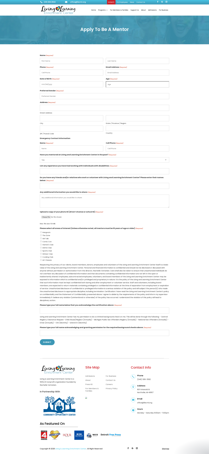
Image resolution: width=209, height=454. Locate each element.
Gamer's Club (47, 245)
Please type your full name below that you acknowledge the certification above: (81, 305)
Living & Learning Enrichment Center (70, 448)
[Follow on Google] (162, 1)
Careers (109, 384)
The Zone (46, 235)
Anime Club (47, 248)
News (132, 2)
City (41, 123)
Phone (47, 67)
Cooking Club (47, 257)
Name (46, 143)
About (143, 10)
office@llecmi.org (78, 2)
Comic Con (47, 241)
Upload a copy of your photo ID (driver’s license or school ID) (71, 212)
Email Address (116, 67)
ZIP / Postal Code (47, 134)
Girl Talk (45, 238)
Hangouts (46, 232)
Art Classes (47, 260)
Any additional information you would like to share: (68, 192)
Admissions (152, 10)
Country (109, 133)
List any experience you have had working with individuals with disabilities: (78, 166)
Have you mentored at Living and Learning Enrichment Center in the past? (78, 154)
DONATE (111, 2)
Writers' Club (47, 254)
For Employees (122, 2)
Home (93, 10)
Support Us (135, 10)
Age (111, 79)
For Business (163, 10)
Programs (102, 10)
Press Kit (89, 384)
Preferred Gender (52, 90)
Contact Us (140, 2)
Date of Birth (50, 79)
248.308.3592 (50, 2)
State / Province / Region (116, 123)
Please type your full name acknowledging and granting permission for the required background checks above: (95, 327)
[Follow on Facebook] (157, 1)
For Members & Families (119, 10)
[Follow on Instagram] (166, 1)
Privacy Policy (111, 388)
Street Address (46, 113)
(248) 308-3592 (144, 379)
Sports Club (47, 251)
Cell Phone (114, 143)
